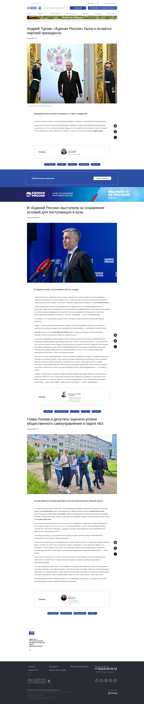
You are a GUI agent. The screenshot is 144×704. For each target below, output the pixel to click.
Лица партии (41, 13)
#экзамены (96, 411)
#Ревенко (48, 411)
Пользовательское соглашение (35, 694)
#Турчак (62, 164)
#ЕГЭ (74, 411)
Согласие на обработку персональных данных (39, 698)
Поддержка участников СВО (72, 17)
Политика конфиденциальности (35, 695)
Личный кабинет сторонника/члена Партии (102, 8)
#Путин (72, 164)
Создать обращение (102, 178)
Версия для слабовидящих (110, 3)
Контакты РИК (33, 670)
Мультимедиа (97, 13)
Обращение (78, 8)
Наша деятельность (55, 13)
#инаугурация (84, 164)
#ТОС (92, 613)
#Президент (95, 164)
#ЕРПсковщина (50, 164)
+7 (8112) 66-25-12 (105, 668)
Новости (46, 21)
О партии (29, 13)
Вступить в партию (111, 13)
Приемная (85, 13)
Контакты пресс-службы (57, 670)
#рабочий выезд (66, 613)
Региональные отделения (79, 666)
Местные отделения (71, 13)
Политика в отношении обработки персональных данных (42, 697)
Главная (29, 21)
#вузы (85, 411)
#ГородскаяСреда (80, 613)
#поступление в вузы (61, 411)
